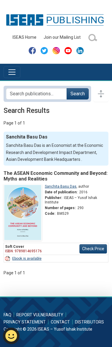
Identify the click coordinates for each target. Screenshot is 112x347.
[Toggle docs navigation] (100, 94)
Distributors (89, 322)
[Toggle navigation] (12, 72)
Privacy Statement (25, 322)
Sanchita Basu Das (60, 186)
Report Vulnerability (39, 314)
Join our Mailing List (62, 37)
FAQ (7, 314)
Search (77, 94)
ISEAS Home (24, 37)
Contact (60, 322)
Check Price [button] (93, 248)
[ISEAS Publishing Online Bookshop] (56, 19)
